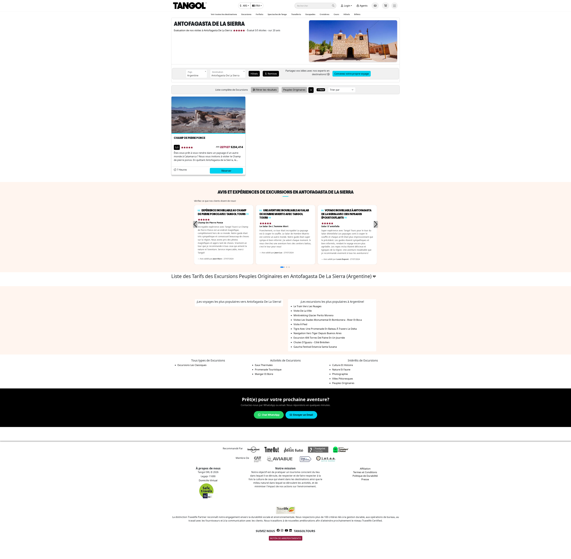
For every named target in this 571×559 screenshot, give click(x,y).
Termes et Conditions (365, 472)
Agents (363, 5)
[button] (315, 5)
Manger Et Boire (264, 374)
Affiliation (365, 468)
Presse (365, 479)
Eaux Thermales (264, 365)
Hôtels (346, 14)
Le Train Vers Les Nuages (307, 306)
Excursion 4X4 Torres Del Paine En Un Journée (319, 337)
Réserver (226, 170)
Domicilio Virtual (208, 480)
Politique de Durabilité (365, 475)
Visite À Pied (300, 324)
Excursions (246, 14)
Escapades (310, 14)
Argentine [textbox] (192, 75)
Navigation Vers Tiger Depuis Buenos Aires (318, 333)
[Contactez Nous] (375, 5)
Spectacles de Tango (277, 14)
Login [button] (346, 5)
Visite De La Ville (303, 310)
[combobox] (196, 73)
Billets (357, 14)
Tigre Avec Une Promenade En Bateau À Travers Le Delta (325, 328)
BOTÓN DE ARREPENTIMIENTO (285, 538)
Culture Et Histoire (342, 365)
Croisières (324, 14)
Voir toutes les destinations (224, 14)
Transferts (296, 14)
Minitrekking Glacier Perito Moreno (314, 315)
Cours (336, 14)
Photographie (340, 374)
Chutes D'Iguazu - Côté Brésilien (312, 342)
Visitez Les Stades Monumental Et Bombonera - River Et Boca (328, 319)
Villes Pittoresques (342, 378)
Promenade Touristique (268, 369)
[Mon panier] (385, 5)
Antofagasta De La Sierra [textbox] (225, 75)
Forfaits (259, 14)
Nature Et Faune (341, 369)
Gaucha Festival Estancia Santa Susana (315, 346)
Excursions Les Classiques (192, 365)
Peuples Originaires (343, 383)
